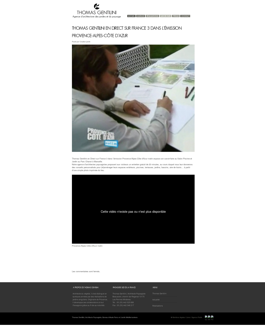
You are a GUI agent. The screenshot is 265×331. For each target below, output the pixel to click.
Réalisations (157, 305)
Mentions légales (179, 317)
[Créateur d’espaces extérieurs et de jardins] (165, 15)
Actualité (156, 299)
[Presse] (176, 15)
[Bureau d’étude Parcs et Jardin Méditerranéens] (140, 15)
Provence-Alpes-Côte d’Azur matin (87, 245)
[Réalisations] (152, 15)
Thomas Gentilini (159, 293)
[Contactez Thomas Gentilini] (185, 15)
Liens (188, 317)
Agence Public (197, 317)
